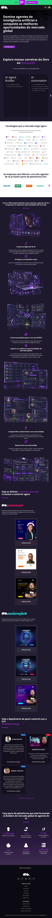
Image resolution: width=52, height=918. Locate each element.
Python (21, 140)
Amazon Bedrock (12, 146)
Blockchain (44, 143)
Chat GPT (44, 140)
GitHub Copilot (23, 146)
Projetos (26, 890)
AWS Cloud (19, 143)
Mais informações (25, 868)
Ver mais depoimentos (26, 798)
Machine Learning (10, 163)
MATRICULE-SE (31, 2)
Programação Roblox (28, 160)
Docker (27, 149)
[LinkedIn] (18, 878)
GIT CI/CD (36, 155)
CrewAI (7, 158)
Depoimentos (26, 897)
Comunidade (26, 893)
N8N (26, 158)
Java (20, 158)
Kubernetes (16, 160)
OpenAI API (44, 155)
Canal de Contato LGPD (26, 910)
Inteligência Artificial (12, 140)
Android (29, 137)
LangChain (45, 149)
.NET (9, 137)
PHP (18, 163)
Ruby (39, 158)
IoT (9, 160)
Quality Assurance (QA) (36, 163)
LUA (44, 160)
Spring (14, 158)
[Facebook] (22, 878)
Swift (45, 152)
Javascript (46, 158)
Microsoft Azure (29, 143)
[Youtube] (26, 878)
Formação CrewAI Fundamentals (14, 86)
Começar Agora (9, 47)
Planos (26, 886)
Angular (15, 137)
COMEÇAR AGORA (26, 543)
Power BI (25, 163)
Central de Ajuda (26, 903)
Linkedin (23, 734)
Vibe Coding (10, 152)
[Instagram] (33, 878)
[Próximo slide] (51, 95)
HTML (32, 158)
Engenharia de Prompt (11, 155)
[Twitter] (29, 878)
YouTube (48, 734)
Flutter (22, 137)
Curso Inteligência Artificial (13, 84)
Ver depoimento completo (13, 761)
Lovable (43, 146)
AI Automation (39, 79)
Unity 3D (20, 149)
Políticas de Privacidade (26, 908)
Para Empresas (26, 895)
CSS (38, 143)
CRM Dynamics (9, 143)
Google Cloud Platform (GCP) (23, 152)
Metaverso (37, 137)
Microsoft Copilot (10, 149)
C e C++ (36, 140)
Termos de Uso (26, 906)
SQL (21, 155)
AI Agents (28, 155)
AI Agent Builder (10, 79)
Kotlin (45, 137)
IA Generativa (36, 149)
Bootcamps (26, 888)
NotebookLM (37, 152)
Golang (28, 140)
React (46, 163)
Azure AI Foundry (34, 146)
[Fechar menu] (45, 7)
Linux (38, 160)
